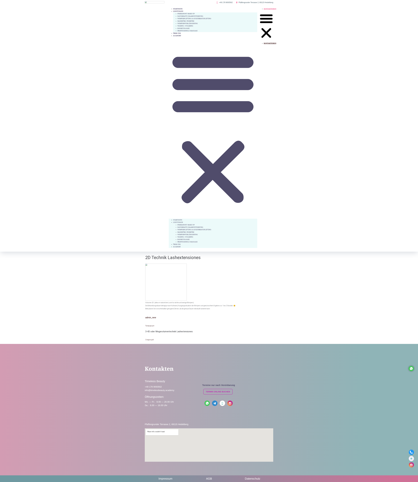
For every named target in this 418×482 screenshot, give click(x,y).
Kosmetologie (183, 28)
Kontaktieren (270, 9)
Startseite (178, 9)
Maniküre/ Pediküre (185, 21)
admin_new (150, 317)
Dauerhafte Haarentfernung (190, 16)
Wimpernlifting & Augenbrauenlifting (194, 18)
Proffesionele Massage (187, 31)
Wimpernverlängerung (187, 23)
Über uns (177, 33)
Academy (177, 36)
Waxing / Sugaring (185, 26)
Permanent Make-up (186, 14)
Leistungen (178, 11)
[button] (213, 127)
